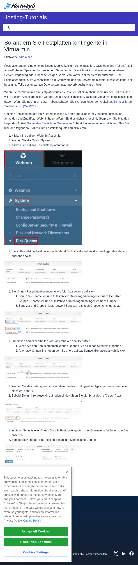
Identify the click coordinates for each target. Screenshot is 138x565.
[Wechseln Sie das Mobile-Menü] (132, 6)
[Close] (67, 472)
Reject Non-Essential (36, 541)
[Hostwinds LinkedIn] (122, 553)
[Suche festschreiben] (8, 27)
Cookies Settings (36, 552)
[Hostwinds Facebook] (130, 553)
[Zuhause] (20, 6)
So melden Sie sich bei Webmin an (49, 123)
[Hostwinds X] (114, 553)
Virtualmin (25, 57)
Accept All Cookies (36, 531)
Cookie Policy (32, 520)
